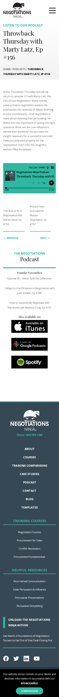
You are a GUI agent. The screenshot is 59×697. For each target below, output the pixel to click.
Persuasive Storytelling (30, 606)
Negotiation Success (29, 532)
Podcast (29, 482)
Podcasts (19, 69)
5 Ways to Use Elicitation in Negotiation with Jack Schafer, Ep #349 (30, 291)
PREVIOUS (12, 238)
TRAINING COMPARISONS (29, 465)
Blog (30, 499)
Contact (29, 491)
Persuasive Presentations (29, 597)
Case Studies (29, 474)
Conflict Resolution (29, 548)
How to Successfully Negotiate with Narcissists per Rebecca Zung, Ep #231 (29, 305)
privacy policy (29, 683)
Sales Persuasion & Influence (29, 589)
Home (7, 69)
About (29, 449)
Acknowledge (29, 690)
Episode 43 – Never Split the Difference (29, 278)
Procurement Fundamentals (29, 557)
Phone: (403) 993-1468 (29, 435)
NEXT (43, 238)
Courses (29, 457)
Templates (29, 507)
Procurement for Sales (29, 540)
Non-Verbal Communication (29, 581)
